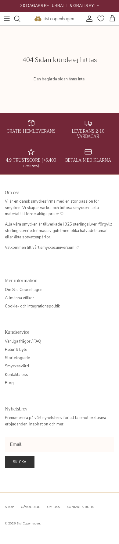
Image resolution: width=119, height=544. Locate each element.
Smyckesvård (17, 366)
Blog (9, 383)
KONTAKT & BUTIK (80, 507)
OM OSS (53, 507)
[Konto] (88, 18)
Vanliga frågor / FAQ (23, 341)
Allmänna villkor (19, 298)
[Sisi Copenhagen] (54, 18)
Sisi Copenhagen (28, 523)
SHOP (9, 507)
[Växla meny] (6, 18)
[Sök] (20, 18)
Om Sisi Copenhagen (23, 289)
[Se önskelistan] (100, 18)
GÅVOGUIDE (30, 507)
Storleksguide (17, 358)
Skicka (20, 462)
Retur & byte (16, 349)
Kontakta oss (16, 374)
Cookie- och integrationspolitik (32, 306)
